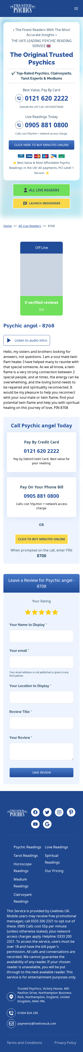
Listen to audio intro (31, 340)
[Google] (47, 824)
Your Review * (20, 738)
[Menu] (76, 8)
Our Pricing (54, 870)
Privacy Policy (65, 1042)
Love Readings (56, 847)
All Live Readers (44, 190)
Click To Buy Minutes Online (41, 539)
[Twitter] (47, 812)
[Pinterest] (71, 812)
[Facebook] (35, 812)
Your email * (39, 663)
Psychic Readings (27, 847)
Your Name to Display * (28, 625)
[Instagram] (59, 812)
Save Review (41, 772)
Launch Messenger (44, 203)
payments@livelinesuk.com (36, 1023)
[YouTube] (35, 824)
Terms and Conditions (24, 1042)
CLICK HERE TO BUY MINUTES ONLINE (41, 145)
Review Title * (20, 712)
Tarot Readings (26, 855)
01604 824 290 (27, 1013)
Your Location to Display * (30, 686)
